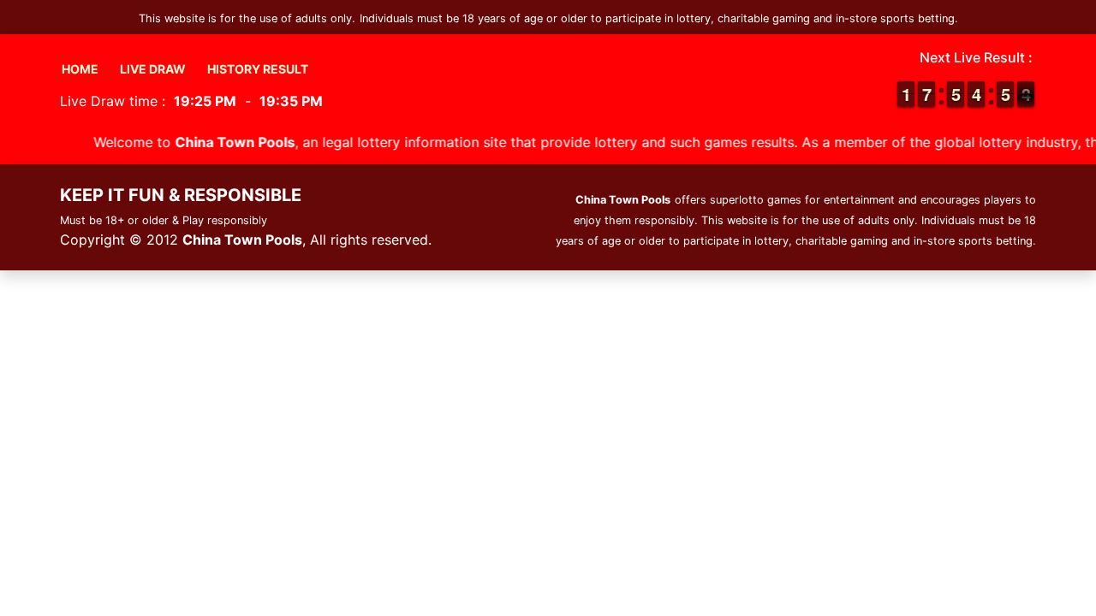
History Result (257, 69)
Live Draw (153, 69)
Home (80, 69)
